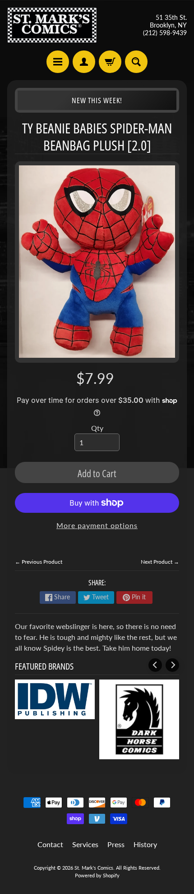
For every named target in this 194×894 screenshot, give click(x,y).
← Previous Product (38, 561)
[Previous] (155, 665)
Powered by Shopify (97, 875)
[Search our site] (136, 61)
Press (116, 844)
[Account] (84, 61)
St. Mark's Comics (93, 868)
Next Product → (160, 561)
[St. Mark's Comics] (52, 25)
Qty (97, 428)
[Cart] (110, 61)
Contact (50, 844)
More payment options (97, 525)
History (145, 844)
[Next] (172, 665)
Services (85, 844)
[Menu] (57, 61)
